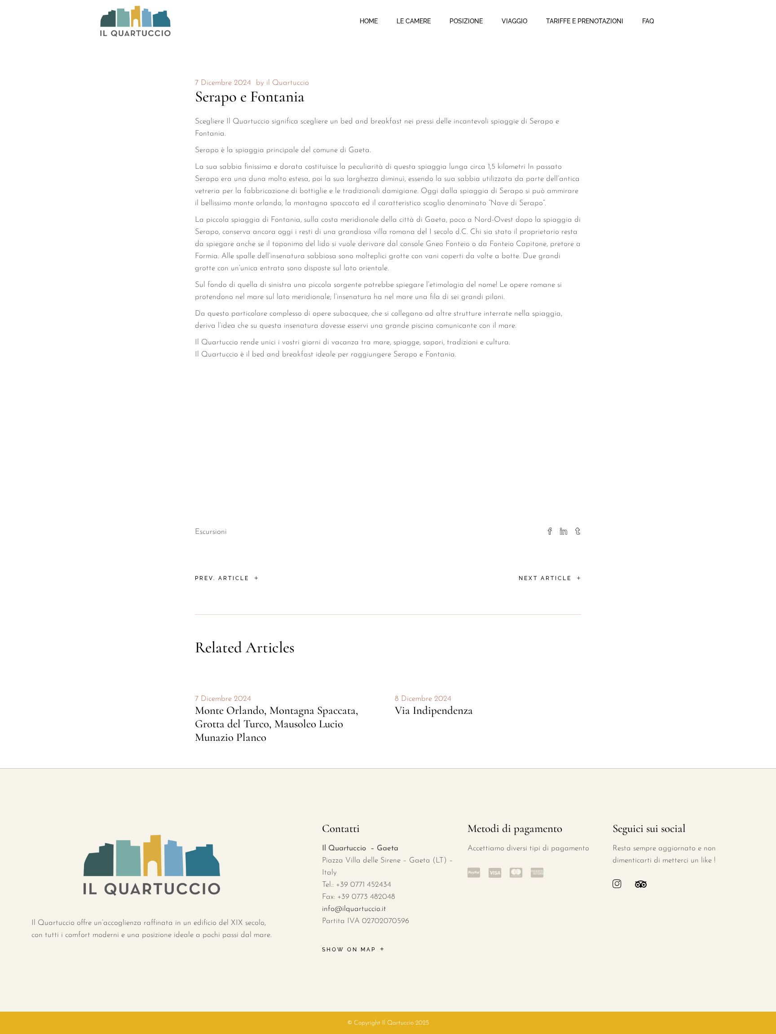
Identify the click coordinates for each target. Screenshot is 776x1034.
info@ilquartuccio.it (354, 909)
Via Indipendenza (434, 710)
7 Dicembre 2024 (223, 83)
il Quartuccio (287, 83)
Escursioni (211, 532)
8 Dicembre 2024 (423, 699)
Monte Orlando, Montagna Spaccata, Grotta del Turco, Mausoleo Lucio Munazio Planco (276, 724)
